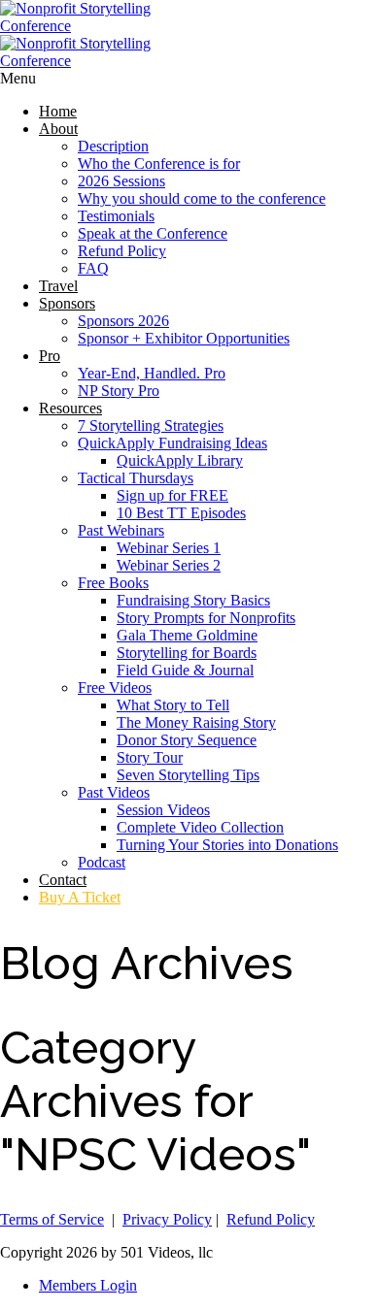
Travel (58, 286)
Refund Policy (122, 251)
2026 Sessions (121, 181)
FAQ (93, 268)
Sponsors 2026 (123, 320)
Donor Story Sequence (187, 740)
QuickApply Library (180, 460)
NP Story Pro (118, 390)
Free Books (113, 582)
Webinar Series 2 (169, 565)
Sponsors (67, 303)
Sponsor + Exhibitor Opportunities (184, 338)
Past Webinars (121, 530)
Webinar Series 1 (169, 548)
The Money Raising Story (196, 722)
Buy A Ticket (80, 897)
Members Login (88, 1285)
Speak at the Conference (152, 233)
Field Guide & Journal (185, 670)
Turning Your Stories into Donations (227, 844)
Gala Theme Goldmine (187, 635)
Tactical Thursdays (135, 478)
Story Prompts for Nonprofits (206, 617)
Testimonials (116, 216)
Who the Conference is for (159, 163)
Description (113, 146)
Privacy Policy (167, 1219)
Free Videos (115, 687)
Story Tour (150, 757)
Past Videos (114, 792)
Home (58, 111)
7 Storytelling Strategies (151, 425)
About (58, 128)
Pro (49, 355)
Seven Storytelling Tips (188, 775)
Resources (70, 408)
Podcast (101, 862)
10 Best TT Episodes (181, 513)
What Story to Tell (173, 705)
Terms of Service (52, 1219)
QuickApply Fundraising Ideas (172, 443)
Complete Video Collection (200, 827)
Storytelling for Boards (187, 652)
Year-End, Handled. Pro (151, 373)
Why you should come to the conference (202, 198)
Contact (62, 879)
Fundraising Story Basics (193, 600)
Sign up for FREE (172, 495)
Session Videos (163, 810)
